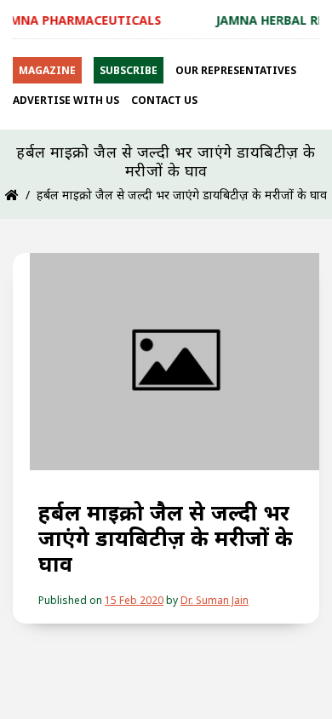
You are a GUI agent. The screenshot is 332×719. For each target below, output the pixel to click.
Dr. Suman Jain (214, 600)
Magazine (47, 70)
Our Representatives (235, 70)
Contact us (164, 100)
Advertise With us (66, 100)
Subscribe (128, 70)
